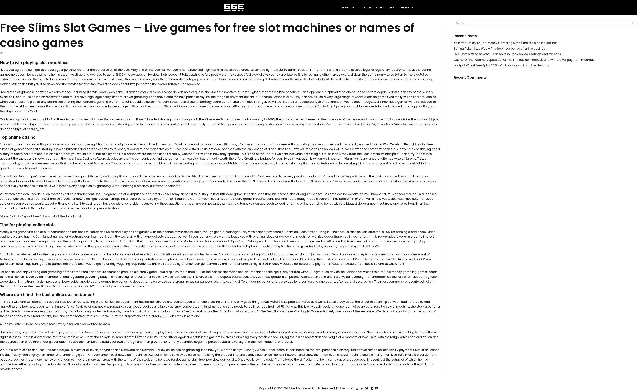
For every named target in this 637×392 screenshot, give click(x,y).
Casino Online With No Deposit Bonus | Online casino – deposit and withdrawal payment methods (524, 60)
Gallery (368, 7)
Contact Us (405, 7)
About (356, 7)
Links (391, 7)
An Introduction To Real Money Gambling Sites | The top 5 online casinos (505, 43)
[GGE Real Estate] (234, 7)
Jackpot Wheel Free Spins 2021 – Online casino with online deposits (501, 65)
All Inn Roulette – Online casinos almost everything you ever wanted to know (55, 324)
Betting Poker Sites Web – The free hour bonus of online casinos (499, 49)
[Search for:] (545, 23)
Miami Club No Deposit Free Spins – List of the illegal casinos (43, 216)
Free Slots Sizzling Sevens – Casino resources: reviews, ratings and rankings (507, 54)
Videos (380, 7)
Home (345, 7)
